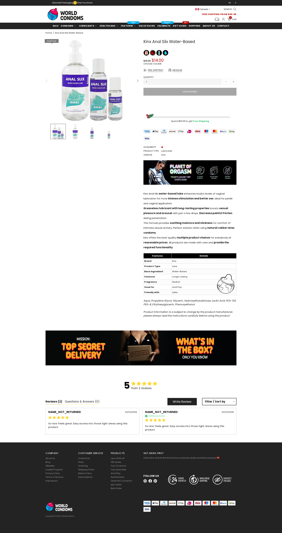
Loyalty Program (54, 469)
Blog (48, 462)
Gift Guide (116, 462)
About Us (50, 458)
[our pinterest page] (155, 481)
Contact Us (84, 458)
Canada (203, 9)
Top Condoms (118, 465)
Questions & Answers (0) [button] (82, 401)
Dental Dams (117, 477)
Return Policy (85, 473)
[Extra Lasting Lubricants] (153, 52)
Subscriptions (85, 477)
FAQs (81, 462)
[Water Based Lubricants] (165, 52)
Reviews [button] (54, 401)
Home (49, 33)
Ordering (83, 465)
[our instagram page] (145, 481)
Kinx (163, 154)
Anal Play (115, 473)
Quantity (148, 77)
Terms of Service (54, 477)
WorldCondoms (65, 14)
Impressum (52, 480)
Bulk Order (116, 488)
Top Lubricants (118, 469)
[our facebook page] (150, 481)
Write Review (182, 402)
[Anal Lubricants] (146, 52)
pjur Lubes (116, 484)
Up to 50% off (118, 458)
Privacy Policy (53, 473)
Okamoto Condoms (121, 480)
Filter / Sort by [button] (215, 401)
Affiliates (50, 465)
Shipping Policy (86, 469)
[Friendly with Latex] (159, 52)
